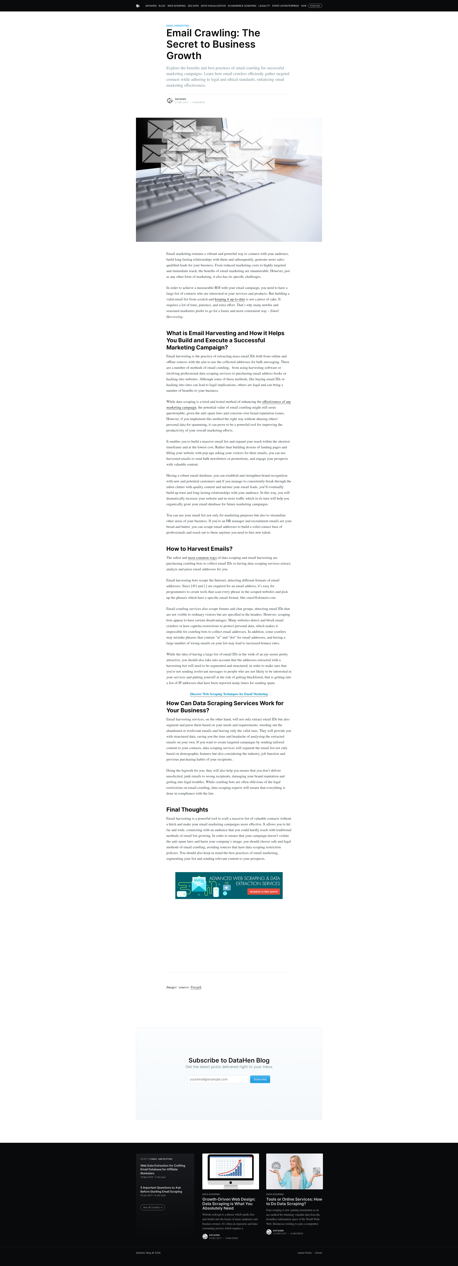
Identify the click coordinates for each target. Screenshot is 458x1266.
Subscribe (315, 5)
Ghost (318, 1252)
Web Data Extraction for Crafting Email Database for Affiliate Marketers (162, 1169)
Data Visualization (213, 5)
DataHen (151, 5)
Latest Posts (305, 1252)
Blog (162, 5)
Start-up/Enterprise (285, 5)
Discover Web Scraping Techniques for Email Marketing (229, 694)
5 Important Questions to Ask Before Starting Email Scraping (161, 1189)
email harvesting (177, 25)
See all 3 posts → (152, 1207)
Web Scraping (176, 5)
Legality (264, 5)
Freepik (196, 987)
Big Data (193, 5)
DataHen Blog (143, 1252)
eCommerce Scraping (242, 5)
